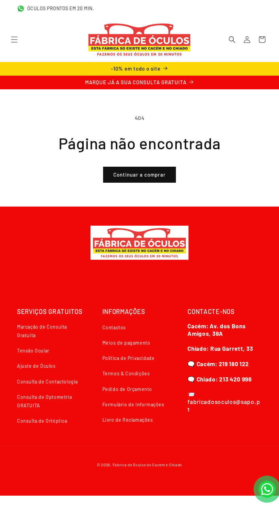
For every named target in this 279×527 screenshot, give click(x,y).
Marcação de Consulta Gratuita (42, 331)
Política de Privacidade (128, 358)
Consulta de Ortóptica (42, 421)
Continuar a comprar (139, 174)
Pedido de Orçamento (127, 389)
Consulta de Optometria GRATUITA (44, 401)
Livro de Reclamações (127, 420)
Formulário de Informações (133, 404)
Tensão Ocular (33, 350)
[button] (14, 39)
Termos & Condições (126, 373)
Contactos (114, 327)
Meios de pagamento (126, 343)
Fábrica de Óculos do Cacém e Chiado (147, 465)
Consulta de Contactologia (47, 382)
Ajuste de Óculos (36, 366)
